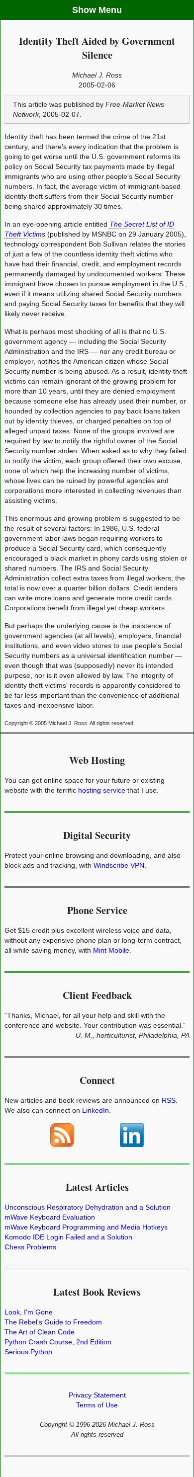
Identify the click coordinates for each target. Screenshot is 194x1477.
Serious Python (28, 1352)
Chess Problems (30, 1247)
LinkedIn (95, 1110)
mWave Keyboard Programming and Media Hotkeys (86, 1227)
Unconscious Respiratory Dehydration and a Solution (87, 1207)
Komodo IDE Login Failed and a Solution (68, 1237)
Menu (110, 10)
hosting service (101, 790)
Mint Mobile (111, 950)
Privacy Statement (97, 1395)
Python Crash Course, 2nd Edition (57, 1342)
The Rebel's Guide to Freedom (53, 1322)
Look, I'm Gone (28, 1312)
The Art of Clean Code (39, 1332)
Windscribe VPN (119, 865)
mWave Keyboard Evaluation (49, 1217)
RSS (169, 1100)
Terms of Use (97, 1405)
